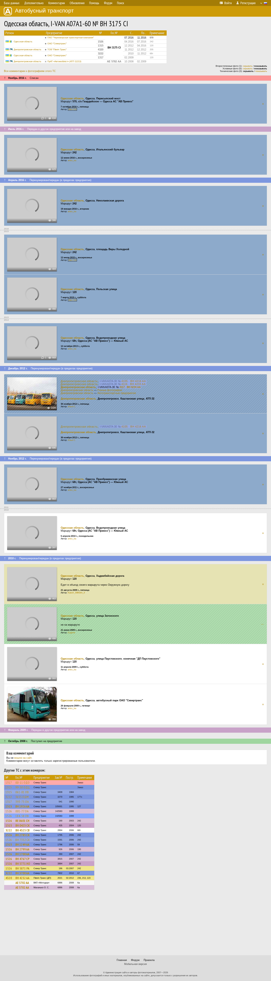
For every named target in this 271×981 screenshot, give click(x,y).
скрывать (247, 66)
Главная (122, 960)
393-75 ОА (22, 802)
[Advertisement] (135, 924)
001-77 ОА (22, 811)
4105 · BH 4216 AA (133, 381)
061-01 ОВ (22, 792)
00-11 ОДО (22, 783)
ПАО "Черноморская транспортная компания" (70, 37)
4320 (9, 878)
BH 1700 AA (22, 854)
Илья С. (72, 406)
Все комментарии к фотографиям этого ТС (30, 71)
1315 (9, 787)
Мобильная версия (135, 964)
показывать (261, 71)
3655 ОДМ (22, 797)
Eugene (71, 632)
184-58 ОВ (22, 816)
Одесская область (23, 41)
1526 (9, 811)
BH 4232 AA (22, 878)
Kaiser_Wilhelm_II (76, 592)
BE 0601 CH (22, 821)
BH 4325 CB (22, 830)
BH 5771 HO (22, 864)
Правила (149, 960)
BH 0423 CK (22, 825)
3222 (9, 797)
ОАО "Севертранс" (57, 43)
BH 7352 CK (22, 840)
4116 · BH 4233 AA (133, 384)
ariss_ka (72, 160)
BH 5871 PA (22, 868)
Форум (135, 960)
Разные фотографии (109, 390)
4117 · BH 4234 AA (130, 387)
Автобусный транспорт (44, 11)
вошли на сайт (23, 757)
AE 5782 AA (22, 883)
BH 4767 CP (22, 859)
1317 (9, 783)
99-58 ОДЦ (22, 787)
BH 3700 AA (22, 873)
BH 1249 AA (22, 845)
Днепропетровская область (27, 49)
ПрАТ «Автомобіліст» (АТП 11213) (64, 61)
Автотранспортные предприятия (116, 393)
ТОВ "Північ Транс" (57, 49)
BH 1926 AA (22, 806)
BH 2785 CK (22, 835)
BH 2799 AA (22, 849)
